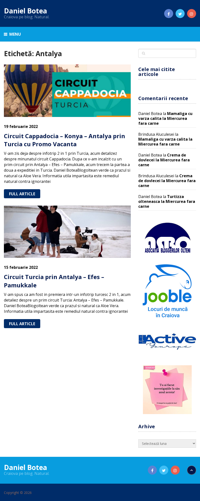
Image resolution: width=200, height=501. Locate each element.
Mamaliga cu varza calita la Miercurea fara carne (165, 118)
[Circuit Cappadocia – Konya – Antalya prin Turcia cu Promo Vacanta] (67, 90)
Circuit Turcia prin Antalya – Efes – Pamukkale (54, 281)
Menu (15, 34)
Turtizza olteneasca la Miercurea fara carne (166, 201)
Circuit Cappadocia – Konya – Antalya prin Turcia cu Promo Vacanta (64, 140)
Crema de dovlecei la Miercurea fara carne (164, 159)
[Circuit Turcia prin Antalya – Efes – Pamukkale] (67, 232)
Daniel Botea (25, 10)
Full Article (22, 194)
